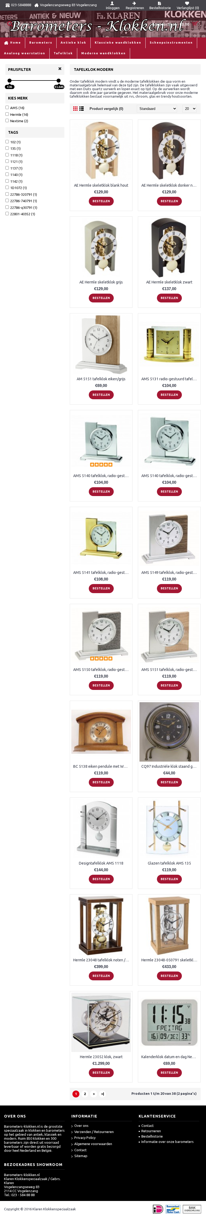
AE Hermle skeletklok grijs (101, 282)
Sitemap (80, 1156)
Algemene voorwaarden (93, 1144)
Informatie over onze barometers (167, 1141)
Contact (80, 1150)
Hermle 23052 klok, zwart (101, 1057)
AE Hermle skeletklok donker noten (170, 185)
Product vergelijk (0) (106, 109)
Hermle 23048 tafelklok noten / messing (102, 960)
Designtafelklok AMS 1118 (101, 863)
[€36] (10, 81)
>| (102, 1094)
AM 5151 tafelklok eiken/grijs (101, 379)
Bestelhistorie (152, 1136)
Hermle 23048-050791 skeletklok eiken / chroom (170, 960)
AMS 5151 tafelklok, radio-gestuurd (170, 669)
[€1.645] (59, 81)
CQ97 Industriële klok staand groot (170, 766)
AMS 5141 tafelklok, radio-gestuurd (102, 572)
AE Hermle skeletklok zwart (169, 282)
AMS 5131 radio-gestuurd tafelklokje (170, 379)
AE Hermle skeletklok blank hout (101, 185)
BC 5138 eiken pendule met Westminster (102, 766)
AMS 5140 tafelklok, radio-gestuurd (102, 476)
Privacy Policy (84, 1137)
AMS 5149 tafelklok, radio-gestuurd (170, 572)
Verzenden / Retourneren (94, 1132)
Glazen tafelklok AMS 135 (169, 863)
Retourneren (151, 1131)
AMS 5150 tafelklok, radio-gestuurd (102, 669)
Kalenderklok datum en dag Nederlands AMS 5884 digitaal (170, 1057)
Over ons (81, 1125)
